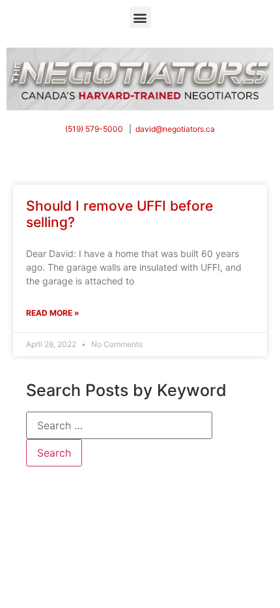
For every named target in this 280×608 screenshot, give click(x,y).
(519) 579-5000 (94, 129)
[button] (140, 17)
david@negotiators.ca (175, 129)
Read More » (52, 313)
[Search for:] (119, 425)
